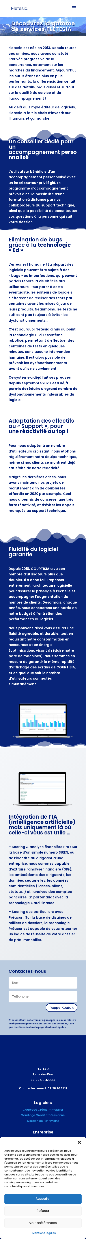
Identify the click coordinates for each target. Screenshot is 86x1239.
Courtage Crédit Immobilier (43, 1110)
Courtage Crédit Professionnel (43, 1115)
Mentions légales (44, 1233)
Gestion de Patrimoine (43, 1121)
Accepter (43, 1198)
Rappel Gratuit (61, 1007)
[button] (79, 1142)
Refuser (43, 1210)
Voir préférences (43, 1223)
